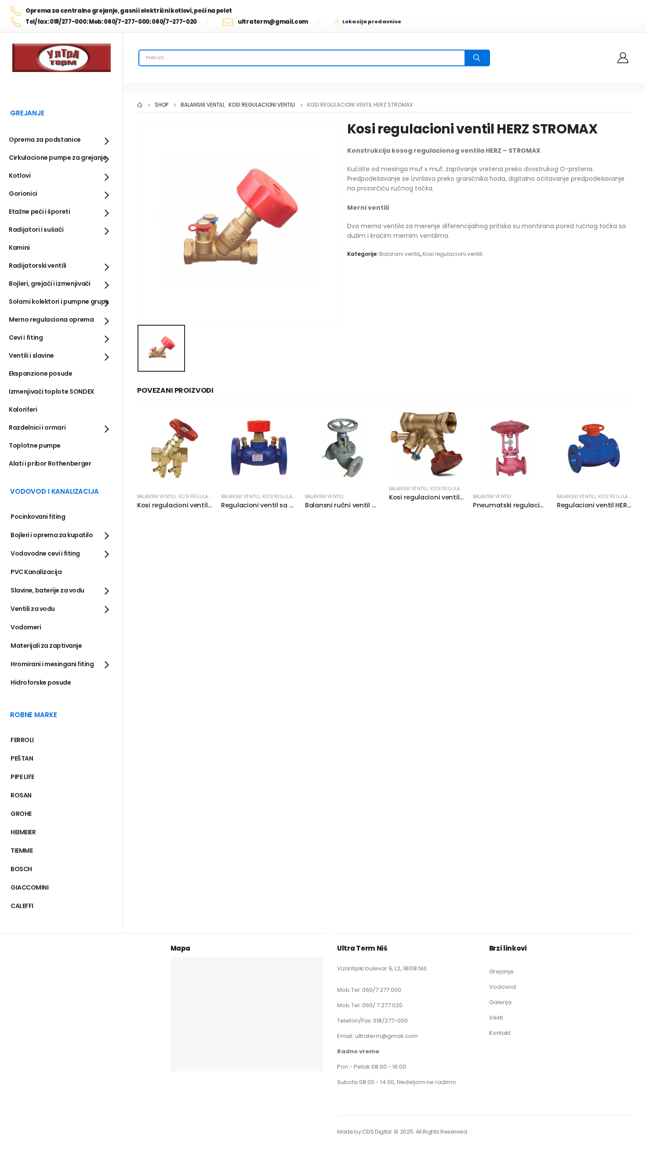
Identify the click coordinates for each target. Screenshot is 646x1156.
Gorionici (23, 193)
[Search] (477, 57)
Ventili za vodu (33, 608)
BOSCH (21, 869)
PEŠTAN (22, 758)
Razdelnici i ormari (37, 427)
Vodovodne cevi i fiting (45, 553)
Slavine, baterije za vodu (47, 590)
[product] (174, 448)
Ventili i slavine (31, 355)
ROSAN (21, 795)
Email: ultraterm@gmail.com (377, 1036)
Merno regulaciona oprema (51, 319)
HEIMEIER (23, 832)
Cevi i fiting (26, 337)
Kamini (19, 247)
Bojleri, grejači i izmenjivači (50, 283)
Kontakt (500, 1033)
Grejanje (501, 971)
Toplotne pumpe (35, 445)
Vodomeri (26, 627)
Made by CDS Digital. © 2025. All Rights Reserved (402, 1131)
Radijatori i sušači (36, 229)
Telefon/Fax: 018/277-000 (372, 1020)
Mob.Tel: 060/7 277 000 (369, 990)
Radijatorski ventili (37, 265)
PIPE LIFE (22, 776)
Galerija (500, 1002)
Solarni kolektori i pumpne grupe (59, 301)
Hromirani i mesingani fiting (52, 664)
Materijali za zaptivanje (46, 645)
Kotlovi (20, 175)
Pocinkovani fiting (38, 516)
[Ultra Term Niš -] (61, 57)
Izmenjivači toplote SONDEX (51, 391)
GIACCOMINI (29, 887)
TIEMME (22, 850)
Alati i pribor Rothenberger (50, 463)
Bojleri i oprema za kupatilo (52, 535)
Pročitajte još (198, 425)
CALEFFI (22, 905)
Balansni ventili (399, 254)
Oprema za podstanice (45, 139)
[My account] (623, 57)
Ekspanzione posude (41, 373)
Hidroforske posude (41, 682)
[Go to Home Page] (139, 105)
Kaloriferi (23, 409)
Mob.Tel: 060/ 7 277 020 (370, 1005)
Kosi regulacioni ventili (453, 254)
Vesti (496, 1017)
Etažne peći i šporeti (39, 211)
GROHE (21, 813)
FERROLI (22, 740)
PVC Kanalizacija (36, 571)
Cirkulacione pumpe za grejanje (58, 157)
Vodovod (502, 987)
